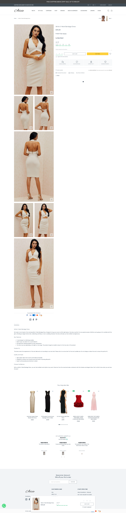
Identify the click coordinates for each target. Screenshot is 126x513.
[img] (63, 438)
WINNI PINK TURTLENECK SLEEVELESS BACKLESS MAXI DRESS (93, 418)
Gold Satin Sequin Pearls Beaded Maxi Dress (32, 417)
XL (69, 44)
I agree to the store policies (62, 56)
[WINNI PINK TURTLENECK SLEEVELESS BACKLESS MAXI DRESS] (94, 401)
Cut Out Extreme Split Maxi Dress (63, 417)
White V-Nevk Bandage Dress (47, 502)
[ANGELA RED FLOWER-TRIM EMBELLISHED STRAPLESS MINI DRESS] (78, 401)
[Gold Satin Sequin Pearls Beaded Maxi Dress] (32, 401)
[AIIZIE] (19, 11)
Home (15, 18)
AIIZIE (30, 511)
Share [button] (58, 75)
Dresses (64, 33)
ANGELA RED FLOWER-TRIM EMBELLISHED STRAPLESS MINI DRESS (78, 418)
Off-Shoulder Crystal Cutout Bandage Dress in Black (47, 417)
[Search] (108, 10)
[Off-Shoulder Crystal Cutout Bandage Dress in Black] (48, 401)
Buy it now (97, 53)
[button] (59, 424)
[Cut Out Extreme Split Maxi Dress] (63, 401)
